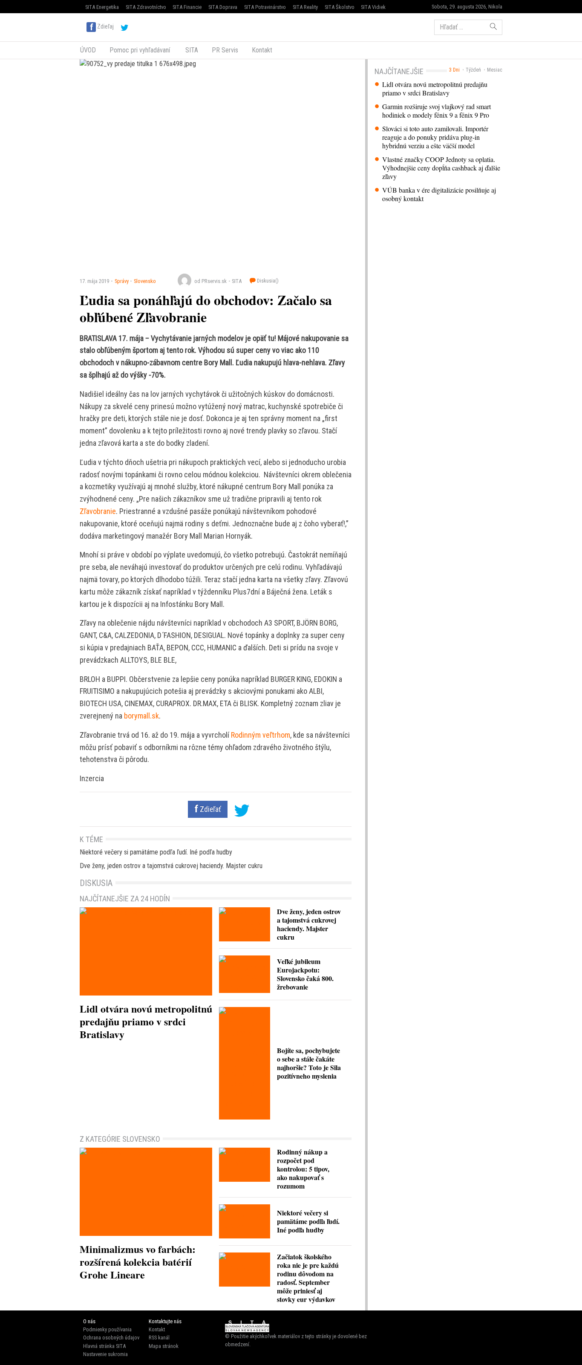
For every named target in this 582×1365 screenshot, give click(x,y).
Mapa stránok (164, 1346)
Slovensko (145, 281)
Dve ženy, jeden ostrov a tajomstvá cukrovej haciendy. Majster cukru (171, 866)
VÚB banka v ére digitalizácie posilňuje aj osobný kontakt (439, 194)
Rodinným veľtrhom (260, 734)
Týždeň (473, 70)
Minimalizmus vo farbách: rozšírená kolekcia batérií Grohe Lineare (138, 1261)
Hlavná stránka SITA (104, 1346)
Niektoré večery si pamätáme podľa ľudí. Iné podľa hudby (156, 852)
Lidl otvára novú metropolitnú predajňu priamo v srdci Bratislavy (434, 88)
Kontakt (262, 50)
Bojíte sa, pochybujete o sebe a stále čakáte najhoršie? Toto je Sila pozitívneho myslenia (309, 1063)
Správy (122, 281)
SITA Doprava (222, 7)
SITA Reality (305, 7)
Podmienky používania (107, 1329)
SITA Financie (187, 7)
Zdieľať (209, 809)
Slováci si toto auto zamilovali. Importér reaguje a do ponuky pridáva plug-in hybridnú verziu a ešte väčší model (435, 137)
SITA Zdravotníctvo (146, 7)
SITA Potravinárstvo (265, 7)
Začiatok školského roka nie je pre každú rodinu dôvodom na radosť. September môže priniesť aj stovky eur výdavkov (308, 1278)
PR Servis (225, 50)
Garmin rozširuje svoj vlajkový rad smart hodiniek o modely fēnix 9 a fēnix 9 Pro (436, 110)
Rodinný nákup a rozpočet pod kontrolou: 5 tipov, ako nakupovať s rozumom (303, 1169)
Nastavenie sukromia (105, 1354)
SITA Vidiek (373, 7)
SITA (191, 50)
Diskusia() (267, 280)
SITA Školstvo (339, 7)
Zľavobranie (98, 511)
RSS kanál (159, 1337)
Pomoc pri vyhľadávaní (139, 50)
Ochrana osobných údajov (111, 1337)
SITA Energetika (102, 7)
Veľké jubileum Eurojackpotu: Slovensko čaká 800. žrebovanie (305, 974)
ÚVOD (88, 50)
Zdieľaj (105, 26)
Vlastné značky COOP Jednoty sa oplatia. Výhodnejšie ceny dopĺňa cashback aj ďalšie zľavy (441, 168)
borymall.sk (141, 715)
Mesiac (494, 70)
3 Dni (454, 70)
